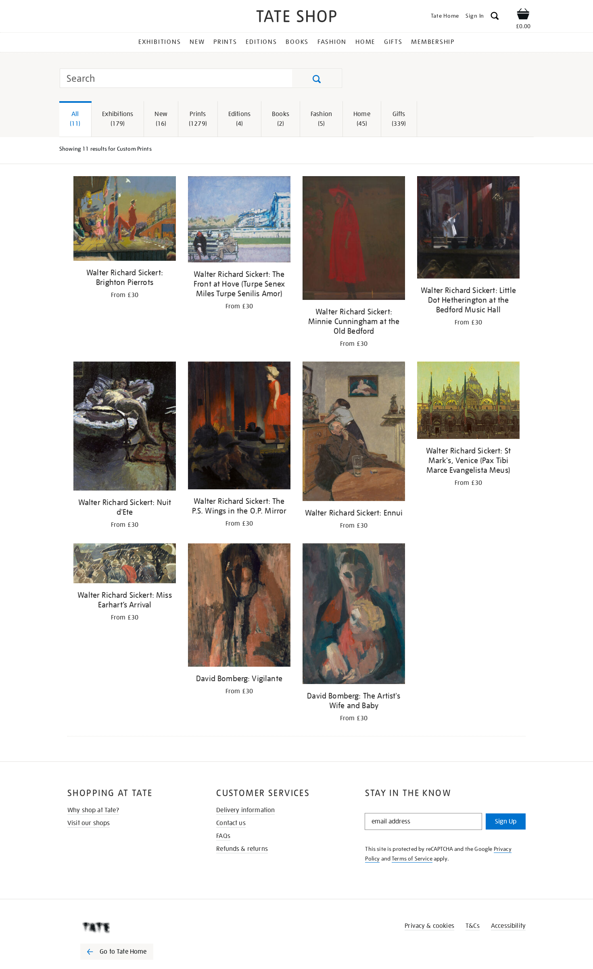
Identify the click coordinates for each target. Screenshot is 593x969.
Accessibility (508, 926)
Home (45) (361, 119)
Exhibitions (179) (118, 119)
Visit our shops (88, 823)
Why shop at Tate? (93, 810)
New (197, 42)
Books (297, 42)
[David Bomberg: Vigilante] (239, 606)
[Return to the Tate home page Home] (296, 17)
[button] (494, 17)
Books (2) (280, 119)
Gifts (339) (399, 119)
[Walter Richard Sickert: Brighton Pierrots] (124, 220)
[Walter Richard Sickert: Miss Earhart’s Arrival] (124, 564)
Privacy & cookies (429, 926)
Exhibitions (159, 42)
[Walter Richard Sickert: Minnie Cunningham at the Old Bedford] (354, 239)
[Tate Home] (131, 927)
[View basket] (523, 15)
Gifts (393, 42)
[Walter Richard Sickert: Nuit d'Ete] (124, 427)
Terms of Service (412, 858)
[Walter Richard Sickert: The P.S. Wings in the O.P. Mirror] (239, 427)
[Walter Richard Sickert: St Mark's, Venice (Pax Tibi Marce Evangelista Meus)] (468, 402)
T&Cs (473, 926)
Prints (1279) (198, 119)
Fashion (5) (321, 119)
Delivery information (245, 810)
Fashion (332, 42)
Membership (433, 42)
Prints (225, 42)
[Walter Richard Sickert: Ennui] (354, 433)
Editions (261, 42)
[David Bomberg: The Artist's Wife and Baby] (354, 615)
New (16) (161, 119)
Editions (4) (239, 119)
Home (365, 42)
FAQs (223, 836)
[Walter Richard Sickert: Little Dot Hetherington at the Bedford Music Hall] (468, 228)
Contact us (231, 823)
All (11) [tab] (75, 119)
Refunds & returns (242, 849)
